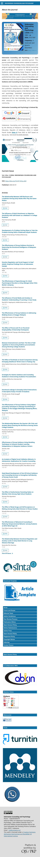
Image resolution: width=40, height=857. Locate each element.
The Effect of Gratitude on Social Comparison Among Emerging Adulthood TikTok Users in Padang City (19, 361)
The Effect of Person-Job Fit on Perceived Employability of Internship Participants (15, 329)
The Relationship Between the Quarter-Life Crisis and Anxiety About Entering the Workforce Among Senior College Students (20, 425)
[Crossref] (24, 115)
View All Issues (6, 553)
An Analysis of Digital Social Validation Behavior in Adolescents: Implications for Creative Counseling (19, 460)
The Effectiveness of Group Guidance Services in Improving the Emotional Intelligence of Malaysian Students (19, 247)
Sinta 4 (14, 132)
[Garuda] (9, 121)
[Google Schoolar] (9, 115)
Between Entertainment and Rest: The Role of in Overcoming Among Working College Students (19, 345)
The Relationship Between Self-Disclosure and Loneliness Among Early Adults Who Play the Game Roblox (19, 198)
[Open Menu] (2, 3)
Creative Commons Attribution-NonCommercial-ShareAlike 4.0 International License (20, 834)
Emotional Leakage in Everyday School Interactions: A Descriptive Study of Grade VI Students (19, 390)
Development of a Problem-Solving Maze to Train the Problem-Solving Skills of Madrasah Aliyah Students (19, 231)
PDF (6, 208)
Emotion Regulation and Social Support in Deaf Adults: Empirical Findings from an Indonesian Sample (17, 264)
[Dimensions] (24, 121)
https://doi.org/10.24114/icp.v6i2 (15, 181)
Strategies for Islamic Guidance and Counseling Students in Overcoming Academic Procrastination (19, 376)
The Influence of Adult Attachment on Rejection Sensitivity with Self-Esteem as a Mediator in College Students (19, 215)
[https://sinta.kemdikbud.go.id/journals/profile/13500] (20, 574)
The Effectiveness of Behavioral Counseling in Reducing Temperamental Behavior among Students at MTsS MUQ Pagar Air (19, 524)
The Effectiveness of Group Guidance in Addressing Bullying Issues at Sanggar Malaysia (19, 314)
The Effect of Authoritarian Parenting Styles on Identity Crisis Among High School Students (17, 493)
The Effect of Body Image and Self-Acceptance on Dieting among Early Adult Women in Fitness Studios (20, 508)
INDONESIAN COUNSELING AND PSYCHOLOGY (19, 3)
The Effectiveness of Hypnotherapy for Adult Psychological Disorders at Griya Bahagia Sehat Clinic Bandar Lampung (19, 283)
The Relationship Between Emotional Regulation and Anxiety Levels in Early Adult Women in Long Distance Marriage (19, 541)
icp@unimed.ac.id (14, 830)
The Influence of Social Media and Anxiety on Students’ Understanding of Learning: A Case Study (19, 299)
